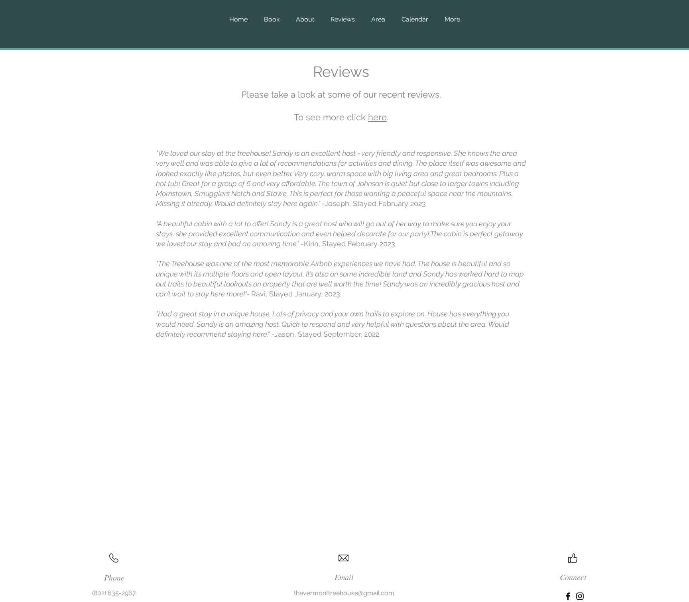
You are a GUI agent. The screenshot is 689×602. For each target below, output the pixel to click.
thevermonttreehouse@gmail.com (344, 593)
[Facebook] (568, 596)
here (377, 117)
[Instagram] (580, 596)
